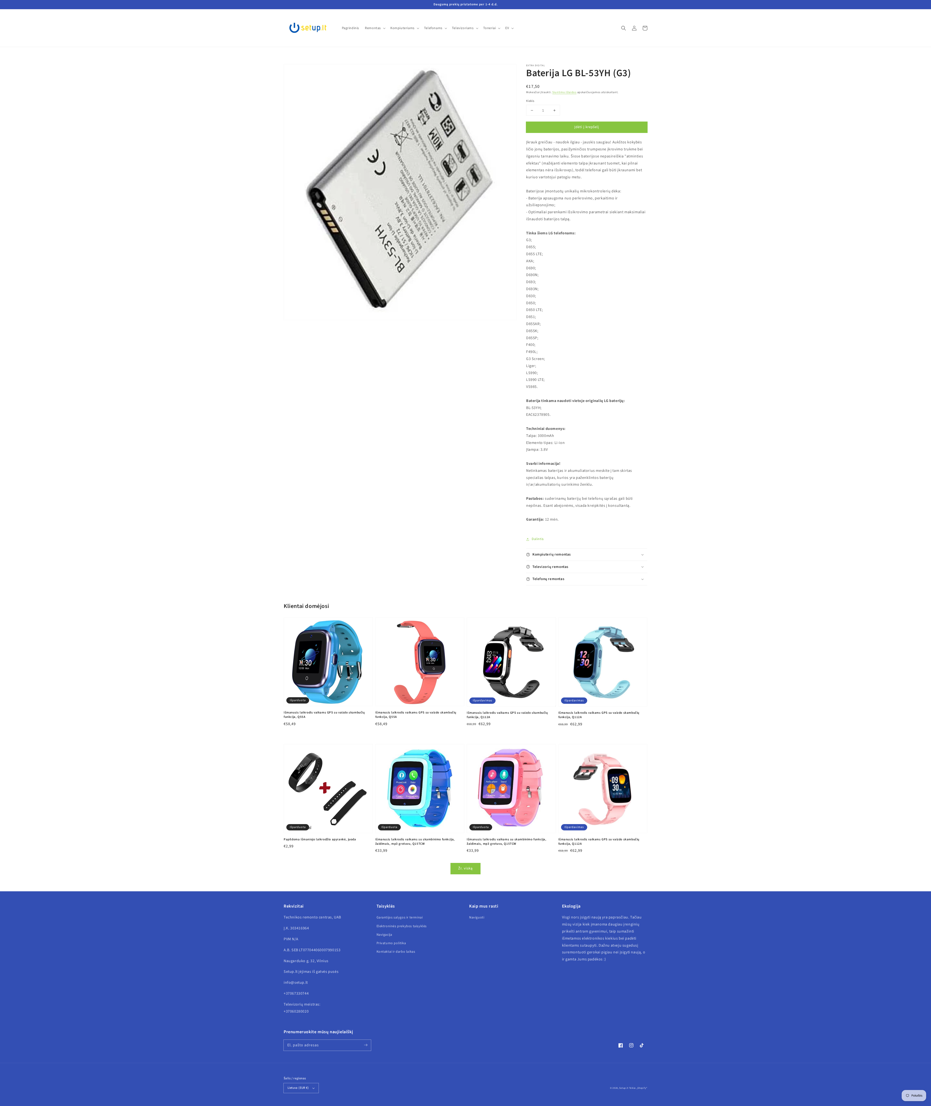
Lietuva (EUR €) (298, 1088)
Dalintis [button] (538, 539)
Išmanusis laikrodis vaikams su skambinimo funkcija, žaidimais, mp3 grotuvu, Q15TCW (415, 841)
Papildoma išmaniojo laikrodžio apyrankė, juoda (320, 839)
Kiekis (530, 101)
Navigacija (384, 934)
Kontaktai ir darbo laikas (396, 951)
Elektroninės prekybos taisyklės (402, 926)
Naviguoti (476, 917)
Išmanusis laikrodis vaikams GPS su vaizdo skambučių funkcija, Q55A (324, 714)
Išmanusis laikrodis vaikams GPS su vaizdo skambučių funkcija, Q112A (507, 715)
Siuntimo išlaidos (564, 92)
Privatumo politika (391, 943)
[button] (623, 28)
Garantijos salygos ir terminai (400, 917)
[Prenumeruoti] (365, 1045)
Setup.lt (623, 1088)
